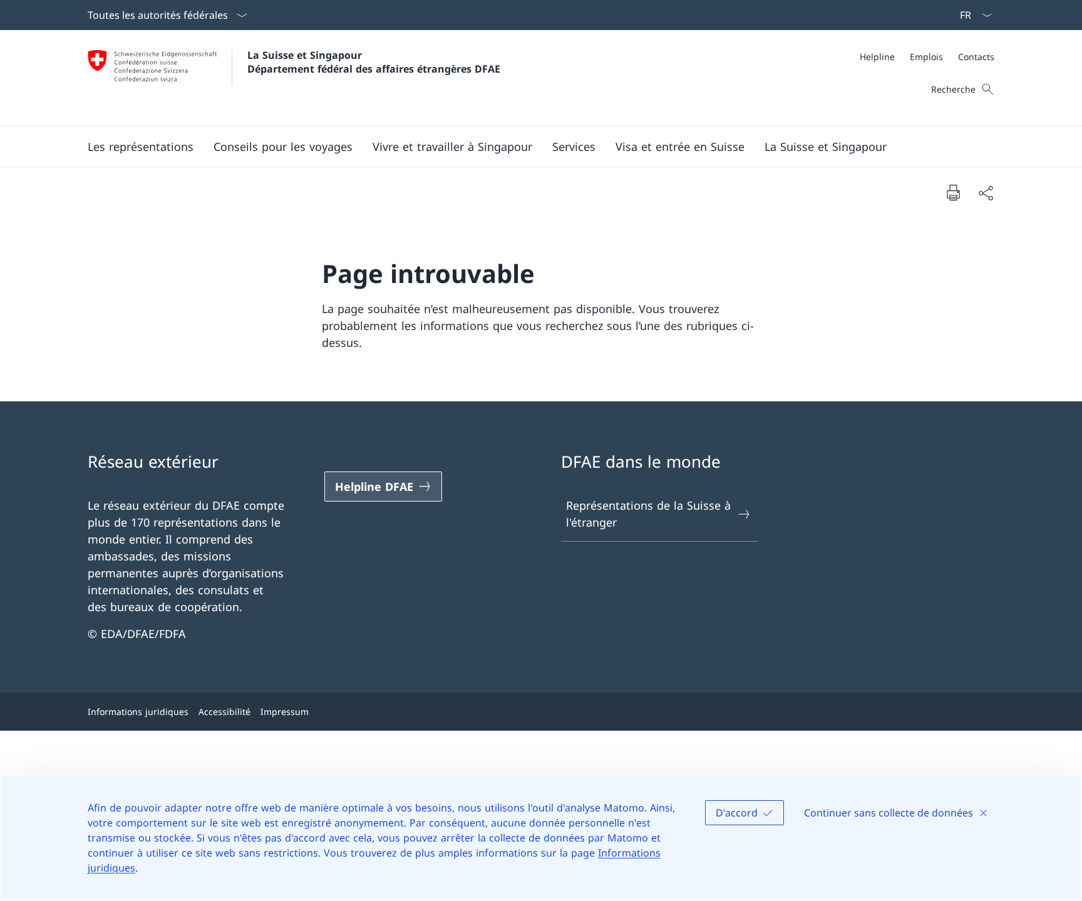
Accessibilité (224, 712)
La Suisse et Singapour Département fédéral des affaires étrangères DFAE (373, 62)
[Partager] (985, 192)
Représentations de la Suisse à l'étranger (648, 514)
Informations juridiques (138, 712)
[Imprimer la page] (953, 192)
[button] (141, 146)
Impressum (284, 712)
